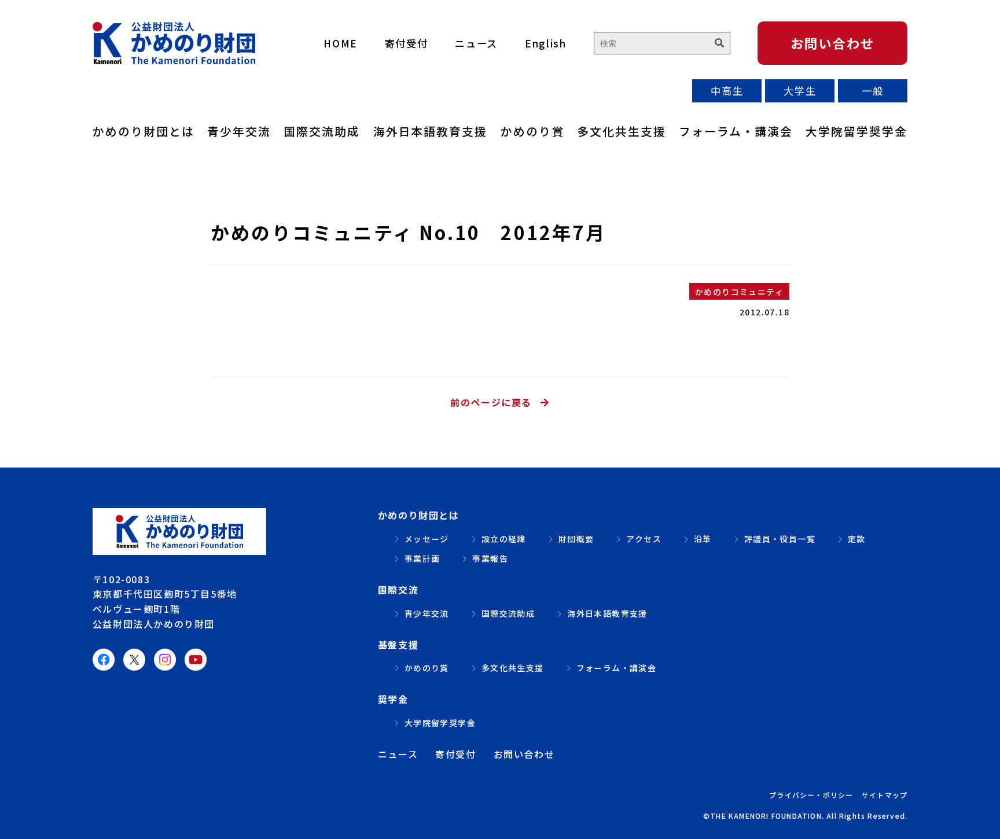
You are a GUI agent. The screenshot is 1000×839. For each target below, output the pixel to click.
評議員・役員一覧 (779, 538)
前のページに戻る (491, 402)
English (546, 43)
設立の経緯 (503, 538)
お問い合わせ (832, 43)
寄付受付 (406, 43)
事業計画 (422, 558)
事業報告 (490, 558)
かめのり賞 (532, 131)
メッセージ (427, 538)
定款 (857, 538)
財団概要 (576, 538)
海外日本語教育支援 (430, 131)
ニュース (476, 43)
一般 (872, 90)
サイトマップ (884, 795)
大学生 (800, 90)
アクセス (643, 538)
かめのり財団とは (143, 131)
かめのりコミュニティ (739, 291)
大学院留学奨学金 (856, 131)
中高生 (727, 90)
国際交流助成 (322, 131)
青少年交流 (239, 131)
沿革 (703, 538)
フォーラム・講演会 (736, 131)
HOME (340, 43)
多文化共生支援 (621, 131)
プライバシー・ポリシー (811, 795)
